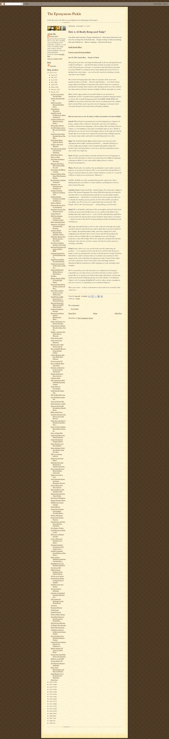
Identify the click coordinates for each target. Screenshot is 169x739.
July (52, 77)
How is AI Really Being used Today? (57, 364)
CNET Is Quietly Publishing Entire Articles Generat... (57, 572)
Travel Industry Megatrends (55, 110)
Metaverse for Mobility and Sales (57, 535)
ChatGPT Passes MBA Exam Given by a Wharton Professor (57, 299)
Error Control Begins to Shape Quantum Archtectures (57, 471)
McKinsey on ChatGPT (57, 659)
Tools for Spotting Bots (57, 401)
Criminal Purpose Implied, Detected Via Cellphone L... (58, 644)
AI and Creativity (56, 213)
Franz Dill (54, 36)
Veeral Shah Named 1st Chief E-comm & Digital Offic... (57, 619)
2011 (51, 709)
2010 (51, 711)
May (52, 82)
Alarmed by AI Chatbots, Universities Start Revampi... (58, 226)
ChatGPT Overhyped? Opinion (57, 585)
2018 (51, 692)
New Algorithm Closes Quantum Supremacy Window (58, 638)
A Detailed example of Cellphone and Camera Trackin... (58, 632)
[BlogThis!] (92, 296)
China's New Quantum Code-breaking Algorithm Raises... (57, 511)
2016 (51, 697)
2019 (51, 689)
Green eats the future (57, 338)
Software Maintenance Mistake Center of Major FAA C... (57, 271)
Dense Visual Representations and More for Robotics (57, 669)
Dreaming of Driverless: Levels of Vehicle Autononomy (58, 369)
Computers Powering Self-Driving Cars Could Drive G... (58, 416)
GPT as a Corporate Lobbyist (56, 455)
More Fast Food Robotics (58, 623)
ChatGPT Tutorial (56, 612)
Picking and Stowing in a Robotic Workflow (58, 322)
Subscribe (53, 66)
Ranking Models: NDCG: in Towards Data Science (58, 280)
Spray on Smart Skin (57, 433)
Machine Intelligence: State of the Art (57, 375)
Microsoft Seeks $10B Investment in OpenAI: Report (58, 408)
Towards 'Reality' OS (57, 661)
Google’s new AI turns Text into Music (57, 95)
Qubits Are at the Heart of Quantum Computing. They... (58, 422)
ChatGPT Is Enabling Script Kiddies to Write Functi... (58, 553)
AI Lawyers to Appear (57, 576)
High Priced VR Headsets (58, 498)
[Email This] (89, 296)
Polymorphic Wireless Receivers (57, 518)
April (52, 84)
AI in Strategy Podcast (57, 528)
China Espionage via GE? (58, 404)
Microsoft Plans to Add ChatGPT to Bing (57, 490)
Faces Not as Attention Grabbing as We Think (58, 244)
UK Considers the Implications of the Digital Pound (57, 601)
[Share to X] (95, 296)
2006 (51, 721)
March (53, 87)
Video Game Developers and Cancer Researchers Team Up (58, 481)
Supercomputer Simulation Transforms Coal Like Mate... (58, 559)
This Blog (53, 276)
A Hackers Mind (55, 378)
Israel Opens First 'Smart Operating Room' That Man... (58, 136)
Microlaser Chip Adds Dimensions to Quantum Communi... (58, 464)
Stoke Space (54, 680)
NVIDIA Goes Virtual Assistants (57, 503)
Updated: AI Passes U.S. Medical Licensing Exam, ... (58, 121)
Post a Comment (75, 309)
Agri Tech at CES (56, 568)
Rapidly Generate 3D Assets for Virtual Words (57, 650)
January (53, 92)
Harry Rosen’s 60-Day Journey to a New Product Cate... (57, 292)
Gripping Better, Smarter (58, 614)
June (52, 80)
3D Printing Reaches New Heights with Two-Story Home (58, 238)
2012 (51, 706)
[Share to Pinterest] (101, 296)
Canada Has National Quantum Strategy (57, 440)
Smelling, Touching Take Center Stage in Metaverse (58, 334)
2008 (51, 716)
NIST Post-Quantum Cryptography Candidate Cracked (57, 218)
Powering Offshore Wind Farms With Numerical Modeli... (58, 176)
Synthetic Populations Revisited (57, 310)
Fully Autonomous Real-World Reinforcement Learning (58, 382)
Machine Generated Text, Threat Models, (58, 495)
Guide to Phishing (56, 203)
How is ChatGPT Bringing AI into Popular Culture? (58, 350)
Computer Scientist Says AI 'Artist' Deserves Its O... (58, 255)
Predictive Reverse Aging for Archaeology (58, 206)
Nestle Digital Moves (57, 155)
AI (73, 298)
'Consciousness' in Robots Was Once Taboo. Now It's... (58, 327)
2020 (51, 687)
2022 (51, 682)
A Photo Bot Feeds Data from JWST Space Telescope (57, 357)
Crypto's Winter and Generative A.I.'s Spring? (56, 541)
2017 (51, 694)
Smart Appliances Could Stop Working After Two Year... (58, 450)
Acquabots (54, 605)
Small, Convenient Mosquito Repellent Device (57, 104)
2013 (51, 704)
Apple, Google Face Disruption (56, 341)
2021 (51, 684)
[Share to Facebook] (98, 296)
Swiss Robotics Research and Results (58, 664)
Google (78, 298)
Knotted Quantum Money (58, 500)
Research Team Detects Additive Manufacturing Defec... (57, 316)
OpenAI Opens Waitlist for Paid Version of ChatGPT (57, 580)
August (53, 75)
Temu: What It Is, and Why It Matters (57, 445)
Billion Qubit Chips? (56, 412)
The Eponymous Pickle (64, 13)
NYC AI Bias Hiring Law (58, 395)
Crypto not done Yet (56, 361)
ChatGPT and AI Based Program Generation (57, 260)
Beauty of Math (55, 157)
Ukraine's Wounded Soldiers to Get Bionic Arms (58, 192)
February (54, 89)
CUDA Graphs (55, 610)
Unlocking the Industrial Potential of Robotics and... (58, 595)
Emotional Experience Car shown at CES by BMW (58, 249)
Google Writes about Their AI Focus (57, 486)
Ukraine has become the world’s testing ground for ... (58, 265)
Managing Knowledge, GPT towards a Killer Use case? (58, 165)
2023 (51, 72)
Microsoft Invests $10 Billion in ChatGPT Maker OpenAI (57, 305)
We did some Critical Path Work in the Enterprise (58, 655)
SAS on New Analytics (57, 125)
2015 (51, 699)
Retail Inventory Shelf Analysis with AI (57, 345)
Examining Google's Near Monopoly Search (58, 210)
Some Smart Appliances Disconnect (57, 160)
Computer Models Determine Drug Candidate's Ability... (57, 232)
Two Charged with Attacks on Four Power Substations (58, 150)
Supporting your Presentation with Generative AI (56, 186)
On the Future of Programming (56, 387)
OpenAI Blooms (55, 507)
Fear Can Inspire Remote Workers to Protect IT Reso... (58, 286)
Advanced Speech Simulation (56, 590)
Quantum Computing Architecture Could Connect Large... (57, 547)
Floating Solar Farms (57, 515)
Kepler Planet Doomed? (57, 627)
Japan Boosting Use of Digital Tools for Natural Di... (57, 675)
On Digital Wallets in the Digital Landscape (58, 436)
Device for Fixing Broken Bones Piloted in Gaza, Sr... (58, 429)
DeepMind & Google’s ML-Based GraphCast (58, 564)
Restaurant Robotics (56, 608)
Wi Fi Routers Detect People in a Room (57, 141)
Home (95, 313)
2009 (51, 713)
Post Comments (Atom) (85, 318)
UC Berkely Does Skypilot (58, 625)
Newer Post (72, 313)
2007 (51, 718)
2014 (51, 701)
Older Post (118, 313)
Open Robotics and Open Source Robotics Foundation (58, 524)
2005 (51, 723)
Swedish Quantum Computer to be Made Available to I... (58, 198)
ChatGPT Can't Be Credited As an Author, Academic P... (58, 115)
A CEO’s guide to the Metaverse (57, 145)
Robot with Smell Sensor (58, 222)
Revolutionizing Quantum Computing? (58, 181)
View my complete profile (54, 59)
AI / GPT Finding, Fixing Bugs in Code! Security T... (58, 129)
